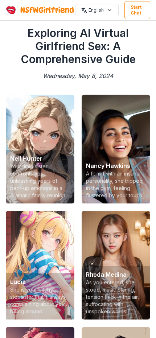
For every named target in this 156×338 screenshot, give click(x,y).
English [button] (96, 10)
